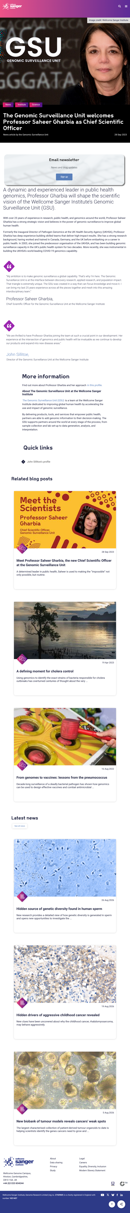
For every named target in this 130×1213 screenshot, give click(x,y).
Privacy (53, 1166)
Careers (83, 1162)
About (53, 1158)
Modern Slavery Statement (92, 1170)
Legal (82, 1158)
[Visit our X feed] (108, 1195)
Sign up (64, 177)
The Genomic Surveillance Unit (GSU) (43, 400)
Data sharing (56, 1162)
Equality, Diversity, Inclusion (92, 1166)
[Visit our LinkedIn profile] (121, 1195)
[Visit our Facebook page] (117, 1195)
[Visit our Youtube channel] (102, 1195)
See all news (19, 826)
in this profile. (94, 385)
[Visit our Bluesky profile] (112, 1195)
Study (52, 1170)
